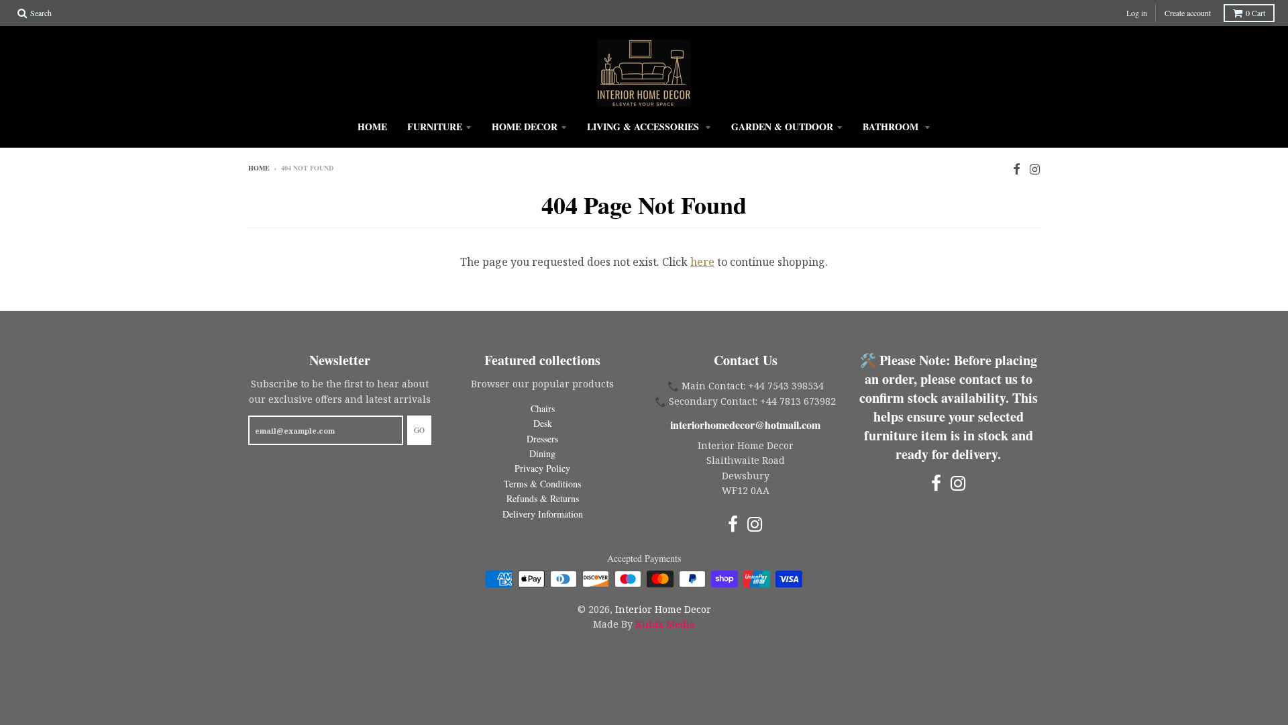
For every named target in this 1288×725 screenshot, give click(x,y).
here (702, 261)
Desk (542, 423)
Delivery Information (542, 514)
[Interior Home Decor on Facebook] (1016, 169)
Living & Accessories (644, 126)
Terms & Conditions (542, 483)
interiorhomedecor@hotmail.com (745, 424)
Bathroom (892, 126)
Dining (542, 453)
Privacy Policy (542, 468)
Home (372, 126)
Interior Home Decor (663, 609)
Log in (1136, 12)
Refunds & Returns (542, 498)
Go (419, 430)
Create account (1188, 12)
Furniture (434, 126)
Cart (1255, 12)
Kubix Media (665, 624)
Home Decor (524, 126)
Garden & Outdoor (782, 126)
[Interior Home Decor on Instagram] (1035, 169)
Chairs (543, 408)
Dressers (542, 438)
